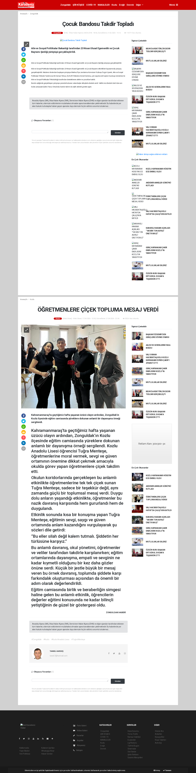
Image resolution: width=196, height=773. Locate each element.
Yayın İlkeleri (24, 751)
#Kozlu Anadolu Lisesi (60, 639)
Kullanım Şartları (48, 748)
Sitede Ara (159, 731)
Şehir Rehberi (133, 755)
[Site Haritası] (49, 739)
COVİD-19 (91, 5)
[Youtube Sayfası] (34, 739)
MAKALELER (103, 5)
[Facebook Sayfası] (20, 739)
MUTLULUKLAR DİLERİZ (156, 61)
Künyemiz (81, 745)
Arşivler (80, 740)
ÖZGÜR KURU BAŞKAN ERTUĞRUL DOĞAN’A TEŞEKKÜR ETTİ (155, 99)
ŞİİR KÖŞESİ (78, 5)
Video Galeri (81, 730)
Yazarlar (80, 735)
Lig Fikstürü (132, 743)
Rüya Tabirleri (160, 740)
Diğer (139, 5)
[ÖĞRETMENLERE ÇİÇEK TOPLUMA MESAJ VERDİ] (73, 366)
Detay (157, 770)
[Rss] (44, 739)
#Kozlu (46, 639)
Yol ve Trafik (133, 734)
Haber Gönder (47, 754)
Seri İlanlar (132, 752)
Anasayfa (24, 14)
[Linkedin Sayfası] (39, 739)
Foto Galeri (82, 726)
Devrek (130, 5)
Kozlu (114, 5)
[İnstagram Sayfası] (30, 739)
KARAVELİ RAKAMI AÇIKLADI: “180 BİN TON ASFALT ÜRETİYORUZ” (158, 231)
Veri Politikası (24, 754)
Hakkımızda (24, 748)
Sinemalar (132, 749)
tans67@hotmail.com (58, 656)
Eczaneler (132, 740)
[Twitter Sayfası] (25, 739)
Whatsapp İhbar (47, 751)
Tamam (168, 770)
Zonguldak (65, 5)
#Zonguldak (36, 639)
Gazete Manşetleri (135, 757)
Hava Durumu (133, 731)
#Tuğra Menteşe (78, 639)
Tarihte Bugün (133, 746)
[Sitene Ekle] (53, 739)
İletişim (79, 750)
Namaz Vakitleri (134, 737)
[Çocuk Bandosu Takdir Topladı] (73, 40)
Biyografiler (159, 737)
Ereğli (122, 5)
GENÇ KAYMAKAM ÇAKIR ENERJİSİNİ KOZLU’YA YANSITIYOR (156, 115)
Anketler (158, 734)
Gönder (118, 133)
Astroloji (158, 743)
